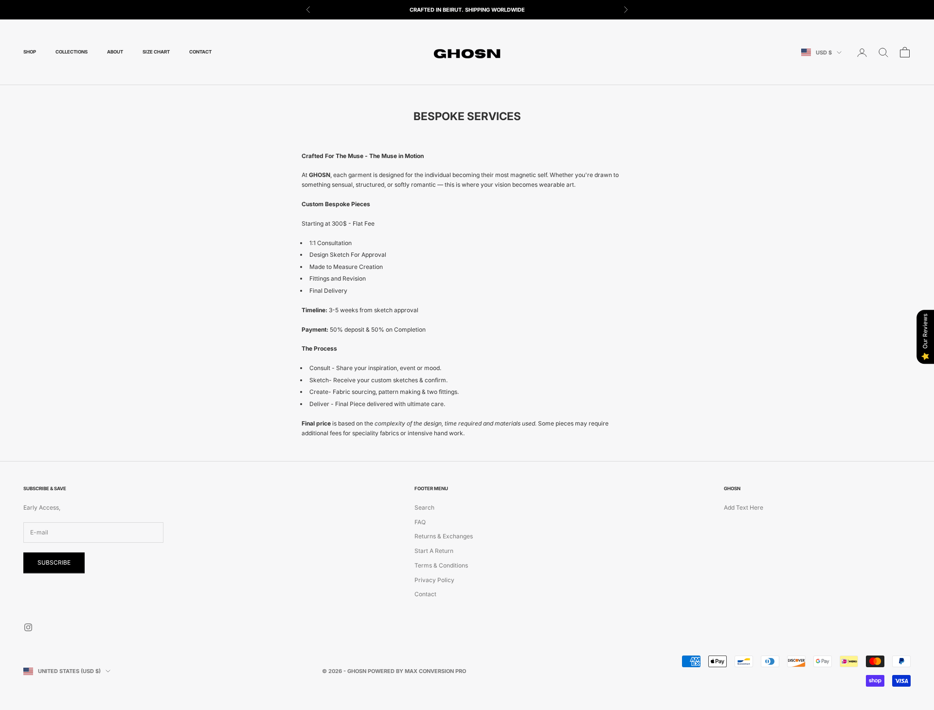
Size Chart (156, 52)
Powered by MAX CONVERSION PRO (417, 671)
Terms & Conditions (441, 565)
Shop (29, 52)
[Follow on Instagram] (28, 627)
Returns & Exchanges (443, 536)
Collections (71, 52)
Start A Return (433, 550)
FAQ (420, 522)
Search (424, 507)
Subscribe (54, 562)
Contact (200, 52)
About (115, 52)
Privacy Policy (434, 580)
